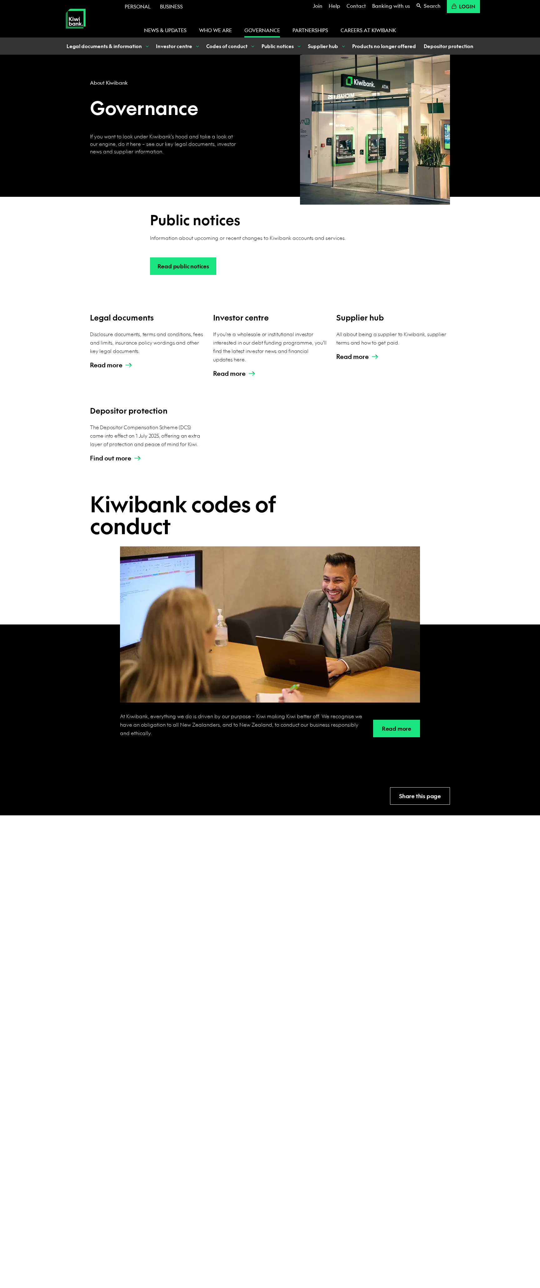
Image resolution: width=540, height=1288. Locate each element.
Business (171, 6)
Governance (262, 30)
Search (432, 5)
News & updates (165, 30)
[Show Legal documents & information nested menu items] (146, 46)
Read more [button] (396, 728)
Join (317, 5)
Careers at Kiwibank (368, 30)
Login (467, 6)
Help (334, 5)
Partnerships (310, 30)
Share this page (420, 796)
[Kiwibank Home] (75, 33)
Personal (138, 6)
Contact (356, 5)
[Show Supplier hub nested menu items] (343, 46)
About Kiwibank (109, 82)
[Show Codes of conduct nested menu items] (252, 46)
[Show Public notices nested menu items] (298, 46)
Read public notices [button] (183, 266)
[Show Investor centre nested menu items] (197, 46)
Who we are (215, 30)
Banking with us (391, 5)
